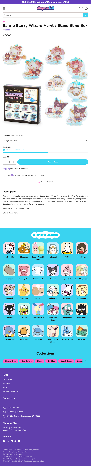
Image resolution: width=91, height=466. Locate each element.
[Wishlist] (81, 8)
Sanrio (7, 30)
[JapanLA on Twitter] (7, 441)
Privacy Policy (23, 452)
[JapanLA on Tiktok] (15, 441)
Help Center (7, 379)
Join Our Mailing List (11, 391)
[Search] (85, 14)
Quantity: (13, 136)
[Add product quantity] (13, 161)
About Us (6, 383)
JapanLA (19, 450)
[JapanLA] (45, 8)
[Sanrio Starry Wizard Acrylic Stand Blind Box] (45, 85)
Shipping (6, 169)
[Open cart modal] (86, 8)
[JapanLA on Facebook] (4, 441)
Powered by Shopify (32, 450)
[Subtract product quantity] (5, 161)
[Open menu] (4, 8)
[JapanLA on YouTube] (19, 441)
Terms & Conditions (10, 452)
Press (5, 387)
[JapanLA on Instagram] (11, 441)
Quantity (6, 157)
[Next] (85, 361)
